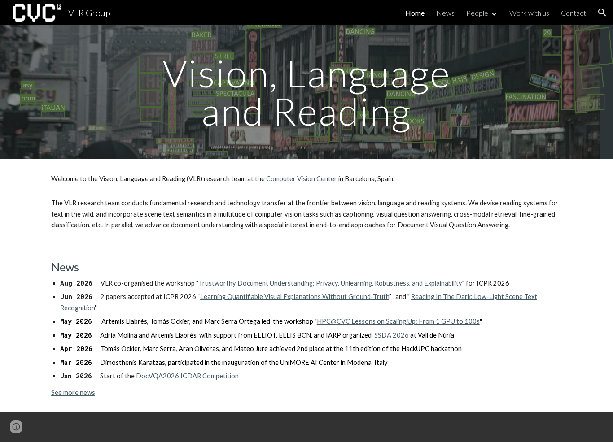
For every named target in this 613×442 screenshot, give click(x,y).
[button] (602, 12)
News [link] (445, 13)
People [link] (477, 13)
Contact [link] (573, 13)
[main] (306, 92)
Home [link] (415, 13)
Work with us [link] (529, 13)
